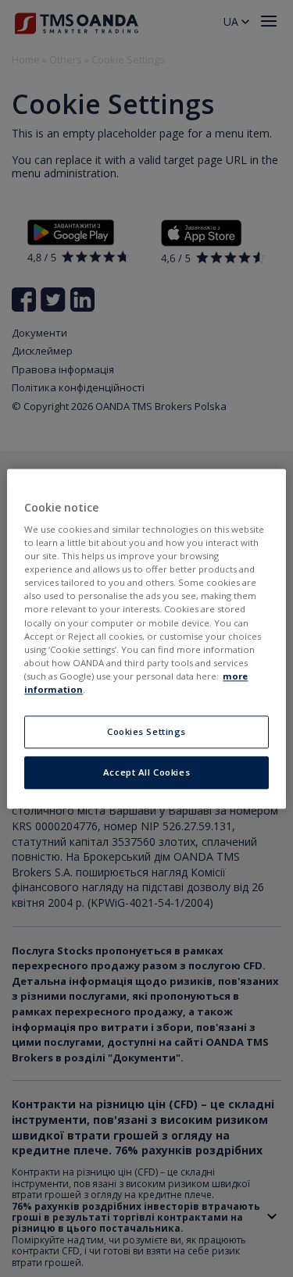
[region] (146, 638)
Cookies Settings (146, 731)
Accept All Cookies (146, 772)
